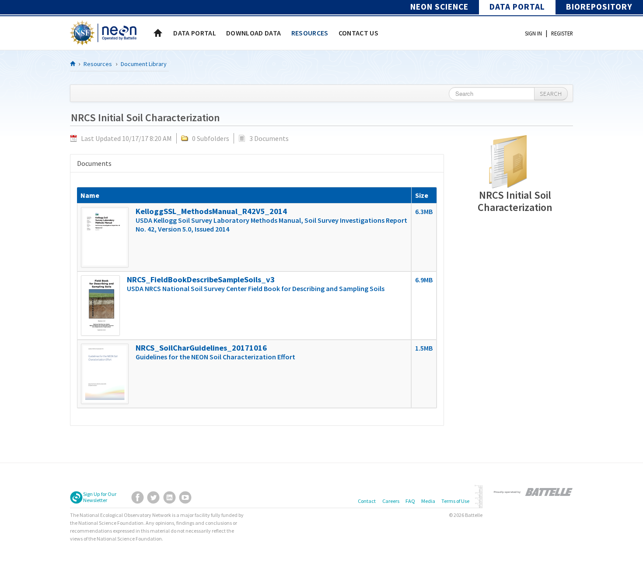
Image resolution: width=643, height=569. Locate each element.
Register (562, 33)
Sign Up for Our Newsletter (99, 497)
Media (428, 501)
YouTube (185, 497)
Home (158, 33)
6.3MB (424, 211)
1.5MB (424, 348)
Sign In (533, 33)
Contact (367, 501)
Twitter (153, 497)
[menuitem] (194, 33)
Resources (98, 64)
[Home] (73, 63)
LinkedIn (169, 497)
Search (551, 94)
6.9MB (424, 279)
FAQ (410, 501)
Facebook (137, 497)
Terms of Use (455, 501)
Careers (390, 501)
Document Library (144, 64)
